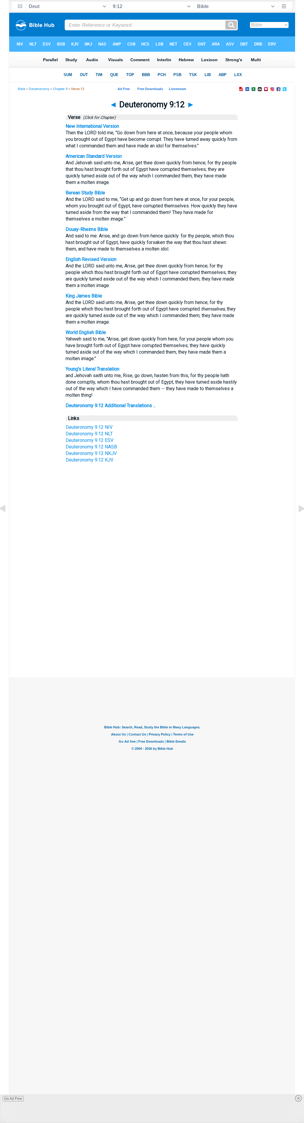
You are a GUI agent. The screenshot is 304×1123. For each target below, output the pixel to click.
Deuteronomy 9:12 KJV (89, 460)
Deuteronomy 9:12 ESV (89, 440)
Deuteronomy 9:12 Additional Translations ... (111, 405)
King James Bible (84, 296)
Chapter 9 (60, 89)
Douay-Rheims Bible (87, 229)
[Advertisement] (152, 621)
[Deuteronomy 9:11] (7, 522)
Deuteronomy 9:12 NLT (89, 434)
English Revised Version (91, 259)
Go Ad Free (13, 1099)
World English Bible (86, 332)
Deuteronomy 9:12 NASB (91, 447)
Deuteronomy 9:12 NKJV (91, 453)
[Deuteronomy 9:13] (296, 522)
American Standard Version (94, 156)
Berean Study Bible (85, 193)
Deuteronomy (39, 89)
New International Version (92, 126)
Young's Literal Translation (92, 369)
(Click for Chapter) (98, 117)
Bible (21, 89)
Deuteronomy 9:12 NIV (89, 427)
